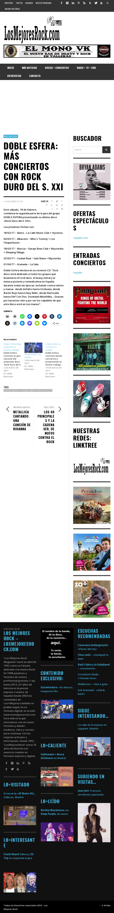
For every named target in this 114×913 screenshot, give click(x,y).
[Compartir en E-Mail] (62, 209)
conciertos (8, 390)
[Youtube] (101, 3)
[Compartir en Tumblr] (52, 205)
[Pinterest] (78, 3)
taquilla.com (80, 238)
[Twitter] (96, 3)
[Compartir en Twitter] (57, 201)
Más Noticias (10, 136)
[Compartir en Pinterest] (47, 205)
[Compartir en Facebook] (52, 201)
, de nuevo (54, 814)
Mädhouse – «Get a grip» (93, 684)
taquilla (77, 272)
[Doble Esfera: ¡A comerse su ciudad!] (55, 360)
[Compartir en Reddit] (52, 209)
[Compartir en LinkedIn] (57, 205)
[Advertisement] (57, 107)
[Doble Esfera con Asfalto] (33, 348)
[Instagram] (67, 3)
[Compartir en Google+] (62, 201)
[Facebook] (61, 3)
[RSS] (84, 3)
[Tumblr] (90, 3)
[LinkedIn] (73, 3)
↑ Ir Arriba (105, 905)
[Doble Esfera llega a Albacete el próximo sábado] (14, 360)
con (55, 810)
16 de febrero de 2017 (14, 201)
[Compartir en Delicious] (62, 205)
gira (28, 390)
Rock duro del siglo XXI (42, 390)
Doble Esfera (20, 390)
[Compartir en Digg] (57, 209)
